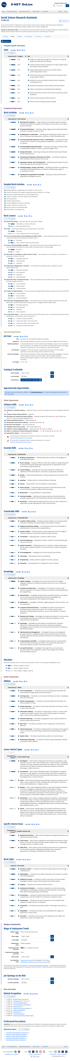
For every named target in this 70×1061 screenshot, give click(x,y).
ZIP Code (24, 376)
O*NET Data (35, 11)
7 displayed (25, 1029)
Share (60, 11)
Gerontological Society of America (15, 1040)
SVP (14, 362)
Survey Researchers (19, 1013)
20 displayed (10, 407)
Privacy (59, 1054)
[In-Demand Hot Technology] (60, 431)
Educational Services (26, 960)
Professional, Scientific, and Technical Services (33, 962)
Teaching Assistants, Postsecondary (23, 1015)
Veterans (38, 36)
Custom (19, 36)
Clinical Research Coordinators (22, 1004)
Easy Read (29, 36)
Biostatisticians (17, 1001)
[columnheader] (10, 56)
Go (67, 5)
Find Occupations (12, 11)
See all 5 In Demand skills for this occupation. (20, 442)
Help (3, 11)
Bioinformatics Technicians (21, 999)
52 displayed (10, 684)
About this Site (53, 1054)
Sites (65, 11)
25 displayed (10, 514)
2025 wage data (24, 965)
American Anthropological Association (17, 1032)
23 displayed (10, 53)
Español (48, 36)
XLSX (20, 50)
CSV (24, 50)
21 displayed (10, 187)
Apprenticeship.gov (37, 392)
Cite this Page (37, 1054)
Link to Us (31, 1054)
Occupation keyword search (60, 3)
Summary (5, 36)
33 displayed (10, 574)
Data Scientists (17, 1006)
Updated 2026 (64, 21)
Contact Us (16, 1054)
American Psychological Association (16, 1034)
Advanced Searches (24, 11)
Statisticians (16, 1012)
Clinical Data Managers (20, 1003)
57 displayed (10, 218)
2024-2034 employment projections (39, 965)
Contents (6, 41)
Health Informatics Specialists (21, 1008)
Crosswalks (45, 11)
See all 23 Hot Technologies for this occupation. (21, 438)
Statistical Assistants (19, 1010)
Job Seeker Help (8, 1054)
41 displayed (10, 115)
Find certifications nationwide (30, 380)
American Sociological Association (15, 1038)
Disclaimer (64, 1054)
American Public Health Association (16, 1036)
